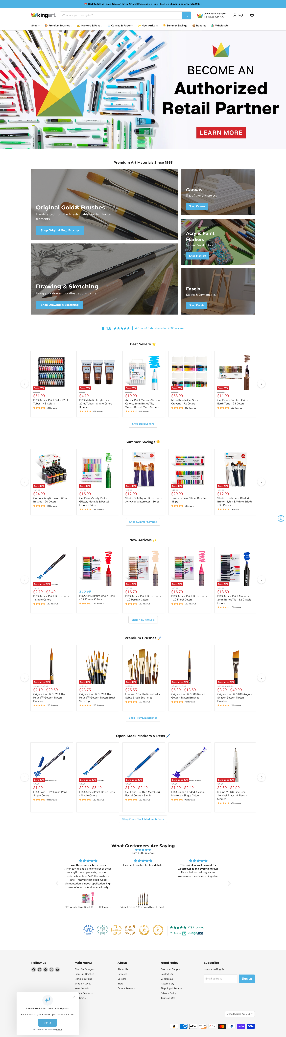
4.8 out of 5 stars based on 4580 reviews (160, 328)
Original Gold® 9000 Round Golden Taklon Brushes (188, 695)
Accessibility (167, 983)
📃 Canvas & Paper (119, 25)
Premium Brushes (84, 974)
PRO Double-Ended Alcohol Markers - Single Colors (188, 793)
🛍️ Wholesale (220, 25)
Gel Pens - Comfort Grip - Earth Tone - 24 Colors (232, 401)
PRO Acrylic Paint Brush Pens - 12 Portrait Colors (143, 597)
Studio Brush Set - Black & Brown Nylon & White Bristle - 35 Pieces (235, 501)
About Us (123, 969)
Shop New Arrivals (143, 620)
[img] (143, 850)
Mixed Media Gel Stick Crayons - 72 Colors (184, 401)
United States (238, 1014)
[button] (239, 15)
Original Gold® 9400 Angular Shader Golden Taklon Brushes (235, 697)
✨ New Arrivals (148, 25)
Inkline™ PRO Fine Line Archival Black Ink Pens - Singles (232, 795)
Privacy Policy (168, 993)
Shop (34, 25)
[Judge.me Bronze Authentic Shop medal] (130, 930)
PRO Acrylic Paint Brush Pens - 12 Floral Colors (189, 597)
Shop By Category (84, 969)
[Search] (186, 15)
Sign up (246, 979)
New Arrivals (81, 988)
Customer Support (171, 969)
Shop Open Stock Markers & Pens (143, 819)
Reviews (122, 974)
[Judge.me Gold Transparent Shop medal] (116, 930)
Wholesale (167, 978)
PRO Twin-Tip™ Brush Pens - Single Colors (51, 793)
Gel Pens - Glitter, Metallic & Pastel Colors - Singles (142, 793)
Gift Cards (80, 998)
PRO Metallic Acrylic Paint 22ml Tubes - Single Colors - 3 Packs (96, 403)
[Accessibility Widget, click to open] (281, 518)
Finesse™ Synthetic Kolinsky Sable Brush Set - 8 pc (142, 695)
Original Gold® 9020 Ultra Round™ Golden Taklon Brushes (49, 697)
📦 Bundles (199, 25)
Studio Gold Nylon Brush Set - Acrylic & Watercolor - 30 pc (143, 499)
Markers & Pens (83, 978)
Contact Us (167, 974)
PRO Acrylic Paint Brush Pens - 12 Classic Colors (97, 597)
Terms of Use (168, 998)
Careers (122, 978)
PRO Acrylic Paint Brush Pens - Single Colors (51, 597)
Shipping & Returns (171, 988)
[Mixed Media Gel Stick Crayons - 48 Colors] (198, 898)
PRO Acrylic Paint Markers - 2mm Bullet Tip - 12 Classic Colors (234, 599)
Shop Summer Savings (143, 522)
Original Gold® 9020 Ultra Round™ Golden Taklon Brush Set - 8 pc (97, 697)
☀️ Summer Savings (175, 25)
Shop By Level (82, 983)
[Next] (261, 384)
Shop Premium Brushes (143, 718)
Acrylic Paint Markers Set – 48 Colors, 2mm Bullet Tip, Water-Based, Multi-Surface (143, 403)
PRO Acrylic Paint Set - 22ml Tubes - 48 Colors (50, 401)
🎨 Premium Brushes (58, 25)
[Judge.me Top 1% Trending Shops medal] (158, 930)
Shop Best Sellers (143, 424)
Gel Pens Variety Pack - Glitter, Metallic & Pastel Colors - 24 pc (94, 501)
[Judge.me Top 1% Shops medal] (144, 930)
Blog (120, 983)
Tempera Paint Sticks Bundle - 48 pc (189, 499)
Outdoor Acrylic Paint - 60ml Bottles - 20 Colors (50, 499)
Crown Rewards (83, 993)
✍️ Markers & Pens (89, 25)
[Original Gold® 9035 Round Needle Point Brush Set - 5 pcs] (88, 898)
